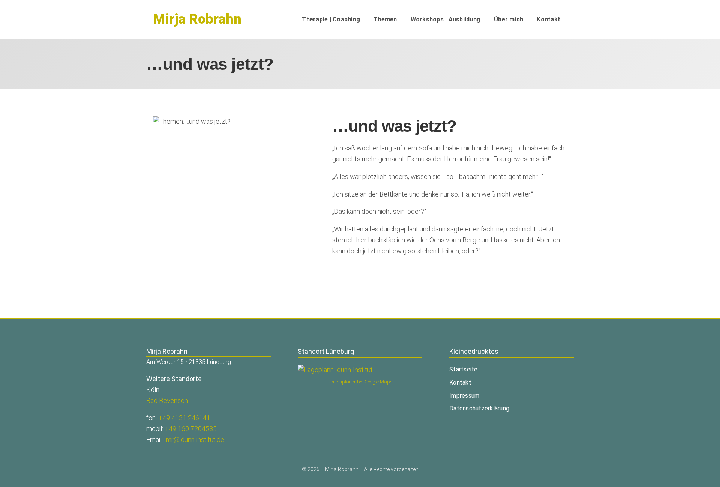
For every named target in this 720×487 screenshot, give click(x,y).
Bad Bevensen (167, 400)
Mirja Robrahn (197, 19)
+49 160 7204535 (191, 429)
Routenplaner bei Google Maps (360, 382)
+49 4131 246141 (184, 418)
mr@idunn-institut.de (195, 439)
